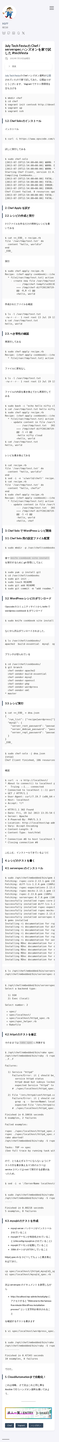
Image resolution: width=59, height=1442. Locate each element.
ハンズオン (36, 1425)
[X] (23, 34)
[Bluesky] (4, 34)
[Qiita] (18, 34)
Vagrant (21, 1425)
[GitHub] (8, 34)
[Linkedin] (13, 34)
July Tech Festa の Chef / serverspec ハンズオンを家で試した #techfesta (28, 49)
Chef (9, 1425)
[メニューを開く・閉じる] (52, 7)
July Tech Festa (12, 75)
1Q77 (5, 23)
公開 (48, 75)
